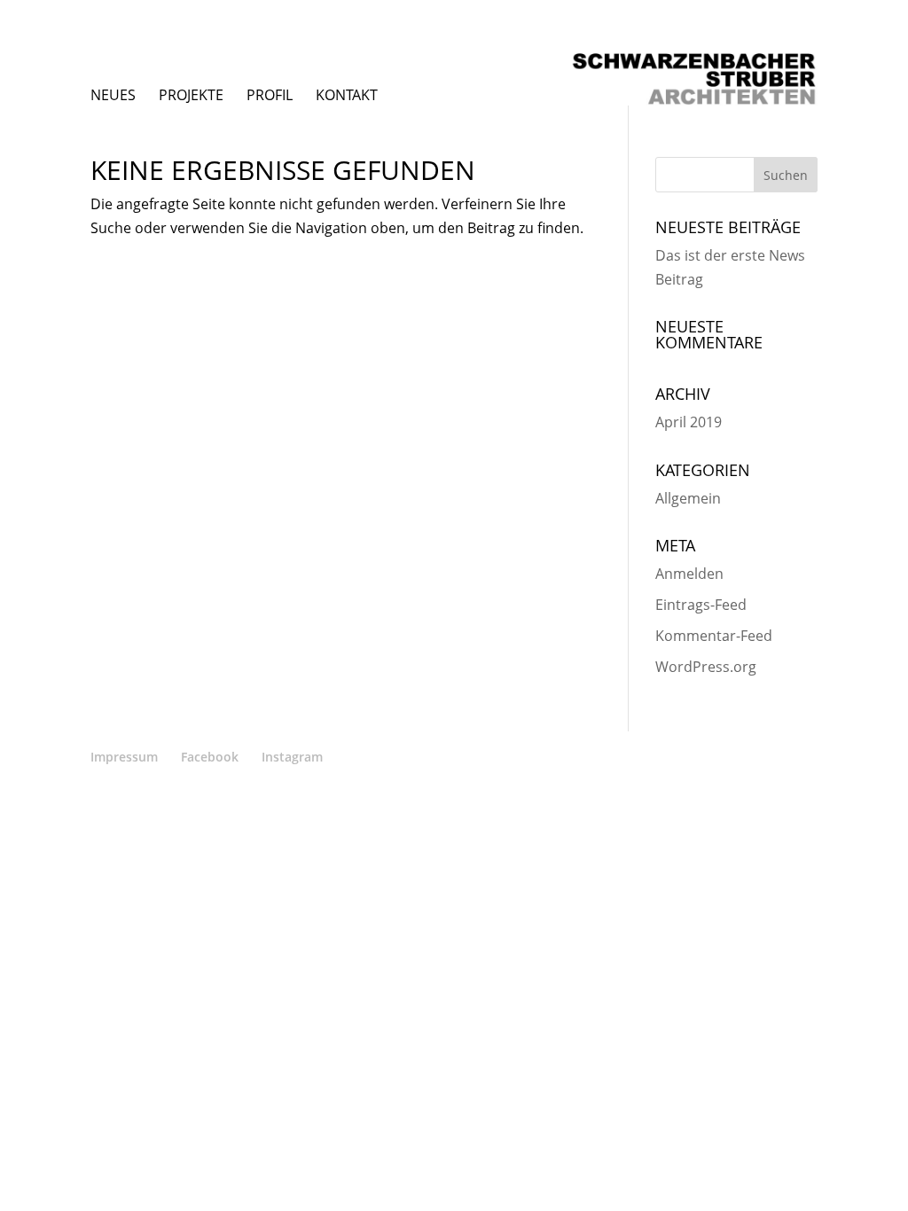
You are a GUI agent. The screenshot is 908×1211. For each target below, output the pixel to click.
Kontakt (347, 95)
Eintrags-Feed (701, 604)
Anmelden (689, 573)
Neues (113, 95)
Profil (270, 95)
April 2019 (688, 422)
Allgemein (688, 498)
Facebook (210, 756)
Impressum (124, 756)
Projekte (191, 95)
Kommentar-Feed (713, 635)
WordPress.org (705, 666)
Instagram (292, 756)
